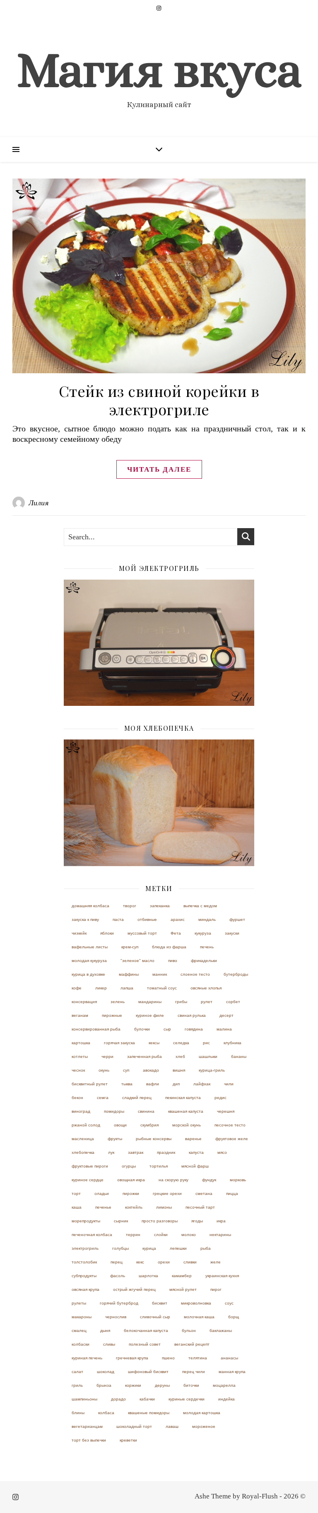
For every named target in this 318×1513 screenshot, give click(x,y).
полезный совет (145, 1344)
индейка (226, 1399)
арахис (178, 919)
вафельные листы (90, 947)
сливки (190, 1262)
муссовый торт (142, 933)
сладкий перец (137, 1097)
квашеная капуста (185, 1111)
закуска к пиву (85, 919)
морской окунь (186, 1125)
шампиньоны (84, 1399)
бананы (238, 1056)
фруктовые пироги (90, 1166)
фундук (209, 1180)
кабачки (147, 1399)
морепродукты (86, 1221)
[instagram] (159, 8)
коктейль (133, 1207)
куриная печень (87, 1358)
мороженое (203, 1426)
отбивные (147, 919)
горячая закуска (119, 1042)
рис (206, 1042)
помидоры (114, 1111)
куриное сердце (88, 1180)
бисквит (159, 1303)
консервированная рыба (96, 1029)
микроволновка (196, 1303)
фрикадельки (204, 960)
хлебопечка (83, 1152)
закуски (232, 933)
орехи (164, 1262)
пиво (172, 960)
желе (215, 1262)
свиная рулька (192, 1015)
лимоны (164, 1207)
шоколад (105, 1371)
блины (78, 1412)
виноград (81, 1111)
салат (77, 1371)
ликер (101, 988)
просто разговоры (160, 1221)
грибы (181, 1001)
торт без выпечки (89, 1440)
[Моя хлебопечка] (159, 802)
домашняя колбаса (90, 905)
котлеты (80, 1056)
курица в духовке (88, 974)
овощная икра (131, 1180)
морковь (238, 1180)
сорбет (233, 1001)
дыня (105, 1330)
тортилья (158, 1166)
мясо (222, 1152)
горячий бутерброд (119, 1303)
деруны (162, 1385)
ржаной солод (86, 1125)
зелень (118, 1001)
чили (229, 1084)
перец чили (193, 1371)
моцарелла (224, 1385)
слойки (161, 1234)
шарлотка (148, 1275)
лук (111, 1152)
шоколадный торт (134, 1426)
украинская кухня (222, 1275)
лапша (126, 988)
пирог (216, 1289)
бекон (77, 1097)
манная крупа (232, 1371)
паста (118, 919)
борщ (233, 1317)
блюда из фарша (169, 947)
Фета (176, 933)
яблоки (107, 933)
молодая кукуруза (89, 960)
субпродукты (84, 1275)
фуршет (237, 919)
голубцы (120, 1248)
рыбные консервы (153, 1138)
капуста (196, 1152)
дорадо (118, 1399)
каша (77, 1207)
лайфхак (201, 1084)
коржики (133, 1385)
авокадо (151, 1070)
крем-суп (129, 947)
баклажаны (221, 1330)
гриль (77, 1385)
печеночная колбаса (92, 1234)
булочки (142, 1029)
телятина (197, 1358)
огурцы (129, 1166)
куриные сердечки (187, 1399)
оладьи (101, 1193)
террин (133, 1234)
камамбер (182, 1275)
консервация (84, 1001)
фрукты (115, 1138)
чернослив (115, 1317)
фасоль (117, 1275)
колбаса (106, 1412)
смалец (79, 1330)
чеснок (78, 1070)
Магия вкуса (159, 70)
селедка (181, 1042)
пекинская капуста (183, 1097)
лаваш (172, 1426)
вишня (179, 1070)
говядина (194, 1029)
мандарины (149, 1001)
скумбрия (149, 1125)
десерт (226, 1015)
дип (176, 1084)
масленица (83, 1138)
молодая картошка (201, 1412)
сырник (121, 1221)
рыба (205, 1248)
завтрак (135, 1152)
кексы (154, 1042)
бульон (189, 1330)
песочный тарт (200, 1207)
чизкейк (79, 933)
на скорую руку (173, 1180)
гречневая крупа (132, 1358)
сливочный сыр (155, 1317)
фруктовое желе (231, 1138)
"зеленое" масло (137, 960)
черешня (225, 1111)
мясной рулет (183, 1289)
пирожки (131, 1193)
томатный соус (162, 988)
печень (207, 947)
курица (149, 1248)
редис (220, 1097)
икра (221, 1221)
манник (159, 974)
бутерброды (236, 974)
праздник (166, 1152)
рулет (206, 1001)
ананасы (229, 1358)
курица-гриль (212, 1070)
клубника (232, 1042)
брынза (103, 1385)
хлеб (180, 1056)
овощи (120, 1125)
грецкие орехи (167, 1193)
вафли (152, 1084)
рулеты (79, 1303)
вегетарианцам (87, 1426)
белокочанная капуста (146, 1330)
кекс (140, 1262)
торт (76, 1193)
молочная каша (199, 1317)
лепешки (178, 1248)
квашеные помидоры (148, 1412)
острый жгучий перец (134, 1289)
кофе (77, 988)
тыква (126, 1084)
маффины (129, 974)
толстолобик (84, 1262)
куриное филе (150, 1015)
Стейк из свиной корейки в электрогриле (159, 400)
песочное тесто (230, 1125)
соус (229, 1303)
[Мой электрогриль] (159, 643)
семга (102, 1097)
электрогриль (85, 1248)
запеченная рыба (144, 1056)
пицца (232, 1193)
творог (129, 905)
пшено (168, 1358)
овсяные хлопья (206, 988)
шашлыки (208, 1056)
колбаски (80, 1344)
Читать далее (159, 469)
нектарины (220, 1234)
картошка (81, 1042)
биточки (191, 1385)
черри (107, 1056)
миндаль (207, 919)
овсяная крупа (85, 1289)
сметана (203, 1193)
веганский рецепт (192, 1344)
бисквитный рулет (90, 1084)
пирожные (112, 1015)
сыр (167, 1029)
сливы (109, 1344)
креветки (128, 1440)
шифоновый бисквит (148, 1371)
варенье (193, 1138)
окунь (104, 1070)
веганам (80, 1015)
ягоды (197, 1221)
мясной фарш (195, 1166)
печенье (103, 1207)
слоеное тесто (195, 974)
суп (126, 1070)
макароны (82, 1317)
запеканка (160, 905)
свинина (146, 1111)
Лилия (39, 503)
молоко (188, 1234)
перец (117, 1262)
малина (224, 1029)
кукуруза (203, 933)
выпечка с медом (200, 905)
